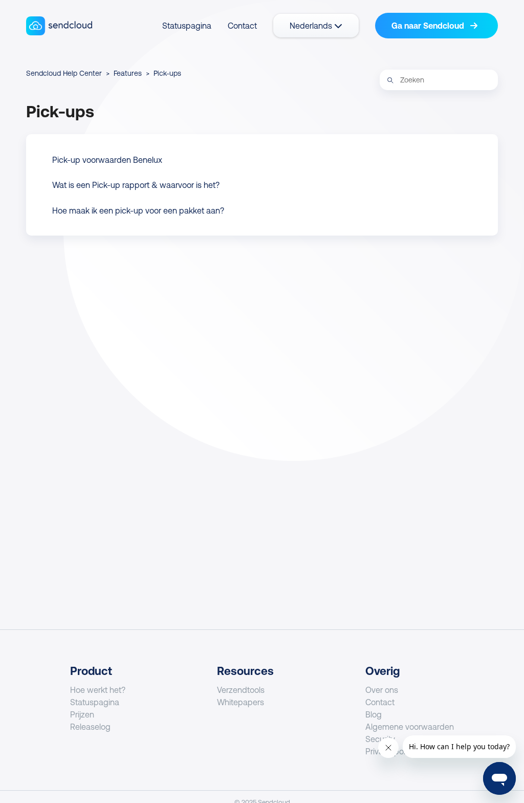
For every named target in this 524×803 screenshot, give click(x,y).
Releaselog (90, 726)
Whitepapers (240, 702)
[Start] (59, 25)
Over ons (381, 689)
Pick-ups (167, 73)
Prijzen (82, 714)
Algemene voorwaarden (409, 726)
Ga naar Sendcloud (428, 25)
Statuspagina (186, 25)
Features (128, 73)
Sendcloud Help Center (64, 73)
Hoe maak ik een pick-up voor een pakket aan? (138, 210)
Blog (373, 714)
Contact (242, 25)
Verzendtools (241, 689)
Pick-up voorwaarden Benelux (107, 159)
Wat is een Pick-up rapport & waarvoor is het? (136, 184)
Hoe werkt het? (97, 689)
